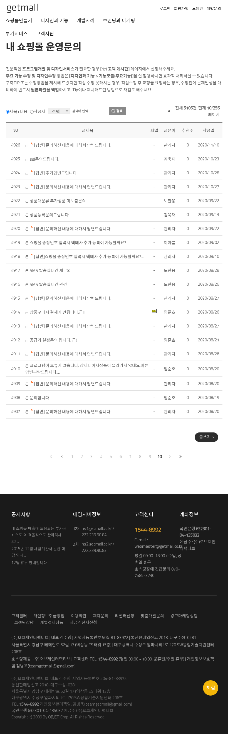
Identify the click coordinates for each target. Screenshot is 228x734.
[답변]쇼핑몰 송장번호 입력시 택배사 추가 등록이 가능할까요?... (89, 256)
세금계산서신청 (83, 622)
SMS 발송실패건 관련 (48, 284)
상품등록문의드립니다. (50, 215)
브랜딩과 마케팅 (119, 20)
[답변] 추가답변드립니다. (56, 173)
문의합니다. (40, 398)
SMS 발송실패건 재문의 (50, 270)
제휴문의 (100, 616)
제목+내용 (18, 111)
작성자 (39, 111)
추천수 (188, 130)
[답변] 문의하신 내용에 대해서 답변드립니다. (72, 145)
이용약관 (78, 616)
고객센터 (19, 616)
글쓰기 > (206, 437)
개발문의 (214, 8)
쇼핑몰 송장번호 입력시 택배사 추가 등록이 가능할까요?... (79, 242)
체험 (210, 687)
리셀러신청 (124, 616)
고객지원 (45, 33)
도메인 (197, 8)
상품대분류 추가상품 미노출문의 (58, 201)
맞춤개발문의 (152, 616)
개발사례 (86, 20)
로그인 (165, 8)
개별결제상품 (51, 622)
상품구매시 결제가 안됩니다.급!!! (57, 312)
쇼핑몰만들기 (19, 20)
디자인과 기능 (54, 20)
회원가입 (181, 8)
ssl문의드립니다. (44, 159)
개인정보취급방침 (49, 616)
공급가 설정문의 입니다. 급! (53, 340)
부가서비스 (17, 33)
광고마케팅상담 (184, 616)
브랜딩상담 (24, 622)
